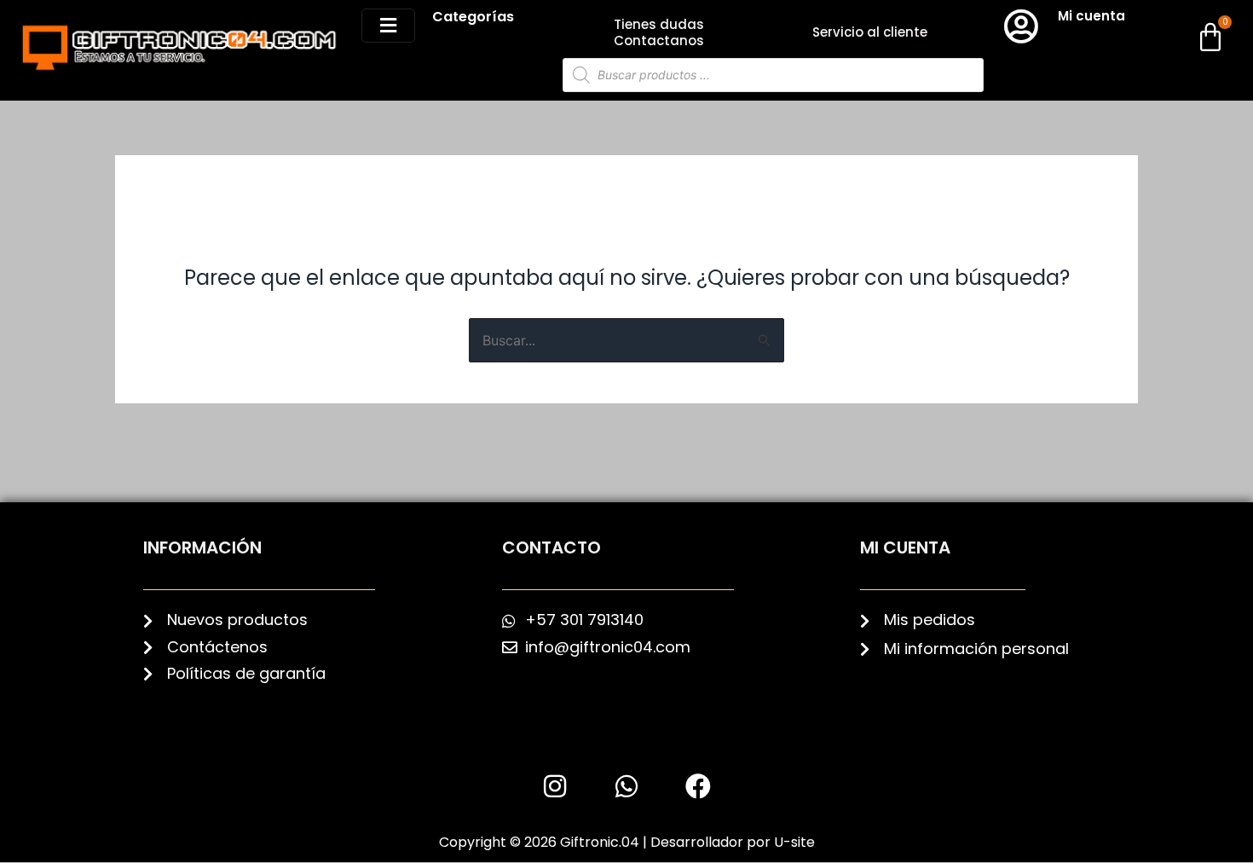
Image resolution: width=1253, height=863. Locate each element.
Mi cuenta (1091, 16)
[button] (388, 25)
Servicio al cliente (869, 32)
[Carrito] (1210, 37)
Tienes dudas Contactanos (659, 32)
